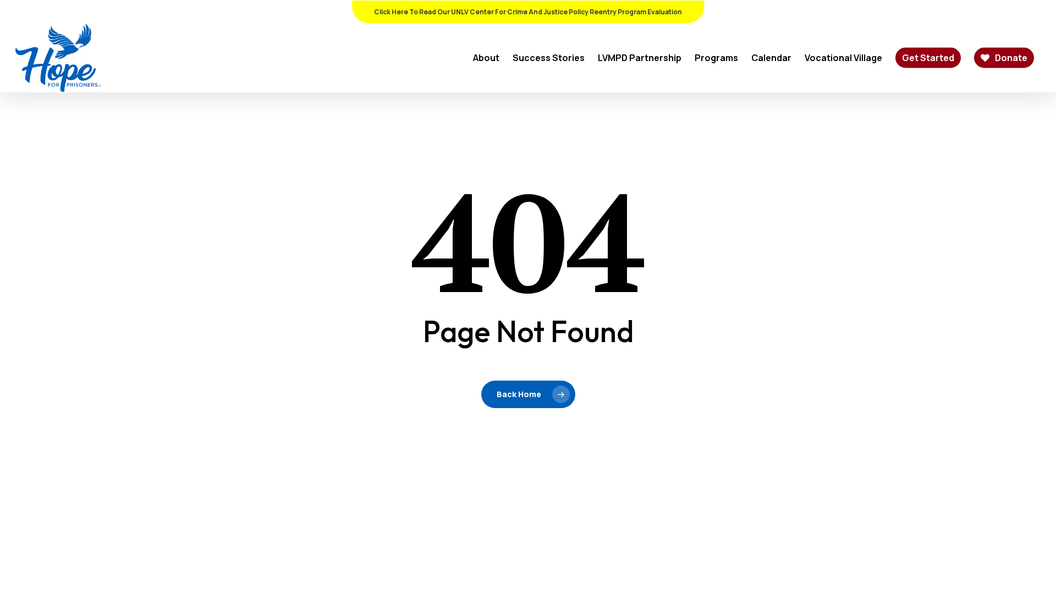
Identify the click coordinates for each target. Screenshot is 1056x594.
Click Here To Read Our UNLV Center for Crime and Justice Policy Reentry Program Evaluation (528, 11)
